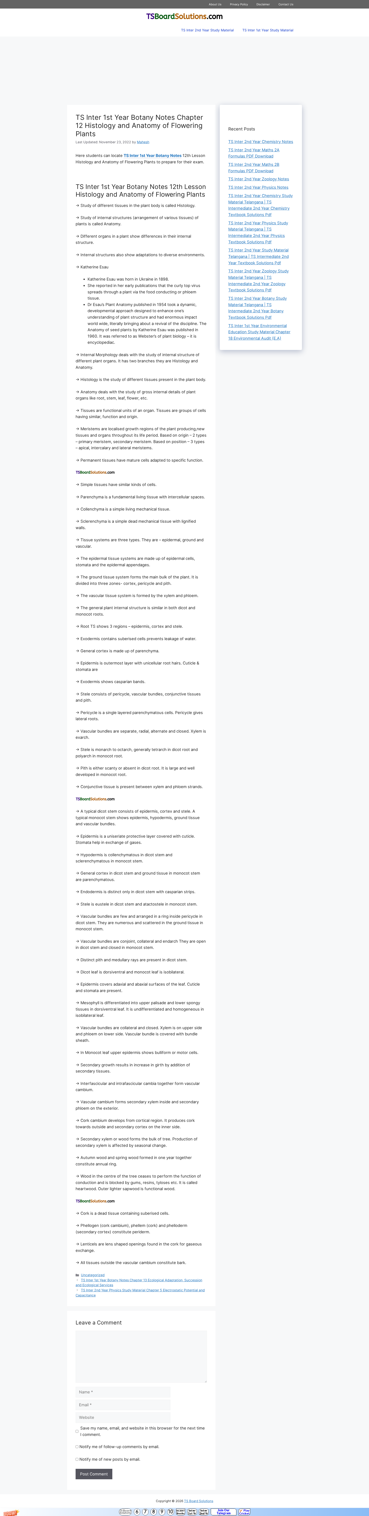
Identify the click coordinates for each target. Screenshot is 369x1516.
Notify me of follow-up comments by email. (119, 1446)
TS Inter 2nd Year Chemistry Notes (260, 141)
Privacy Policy (239, 4)
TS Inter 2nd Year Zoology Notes (258, 179)
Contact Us (285, 4)
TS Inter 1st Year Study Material (267, 30)
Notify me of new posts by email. (109, 1459)
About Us (215, 4)
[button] (184, 1512)
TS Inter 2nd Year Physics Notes (258, 187)
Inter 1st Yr (192, 1512)
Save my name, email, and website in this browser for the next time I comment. (142, 1431)
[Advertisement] (184, 68)
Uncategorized (93, 1275)
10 (170, 1512)
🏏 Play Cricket (244, 1512)
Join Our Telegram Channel (224, 1512)
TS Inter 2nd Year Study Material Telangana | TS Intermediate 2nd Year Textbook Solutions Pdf (258, 256)
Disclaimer (263, 4)
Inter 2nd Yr (203, 1512)
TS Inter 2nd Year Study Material (207, 30)
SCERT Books (180, 1512)
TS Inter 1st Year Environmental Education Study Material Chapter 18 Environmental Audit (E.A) (259, 332)
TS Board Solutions (125, 1512)
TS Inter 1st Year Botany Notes (153, 155)
